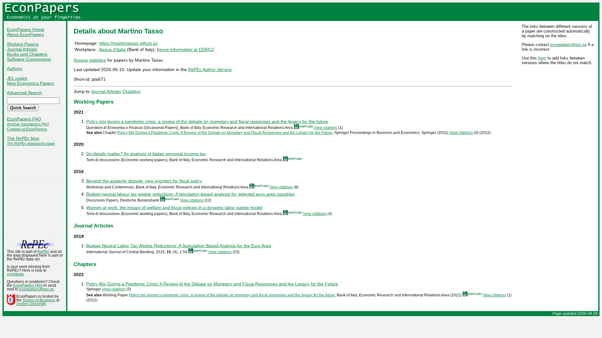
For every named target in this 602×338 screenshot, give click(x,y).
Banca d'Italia (112, 49)
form (542, 58)
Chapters (131, 91)
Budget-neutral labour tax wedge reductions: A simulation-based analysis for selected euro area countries (190, 194)
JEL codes (17, 78)
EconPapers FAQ (24, 118)
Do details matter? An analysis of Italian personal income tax (146, 153)
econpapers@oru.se (568, 44)
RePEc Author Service (210, 69)
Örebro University (31, 304)
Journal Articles (22, 49)
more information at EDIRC (185, 49)
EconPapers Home (25, 29)
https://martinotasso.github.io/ (128, 43)
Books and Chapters (27, 54)
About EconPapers (25, 34)
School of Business (39, 300)
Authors (14, 68)
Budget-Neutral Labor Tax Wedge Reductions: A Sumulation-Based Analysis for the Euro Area (178, 245)
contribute (15, 274)
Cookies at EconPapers (27, 129)
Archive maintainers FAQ (28, 124)
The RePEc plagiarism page (31, 144)
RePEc (43, 251)
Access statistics (90, 60)
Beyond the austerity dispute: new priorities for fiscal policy (144, 180)
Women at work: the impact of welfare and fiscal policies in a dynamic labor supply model (174, 207)
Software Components (29, 59)
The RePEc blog (23, 138)
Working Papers (23, 44)
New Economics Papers (30, 83)
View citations (325, 128)
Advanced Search (24, 92)
